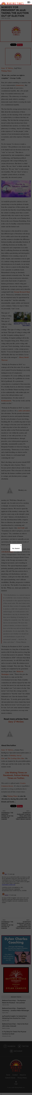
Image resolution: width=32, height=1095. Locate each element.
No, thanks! (16, 548)
